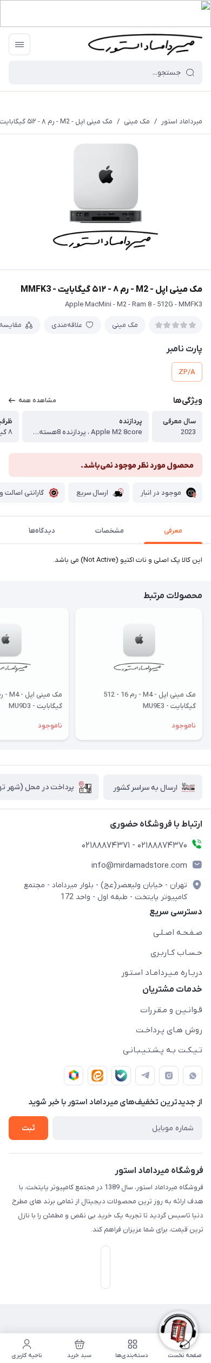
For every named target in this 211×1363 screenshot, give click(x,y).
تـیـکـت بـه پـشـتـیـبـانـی (162, 1050)
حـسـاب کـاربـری (176, 952)
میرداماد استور (181, 121)
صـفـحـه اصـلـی (177, 932)
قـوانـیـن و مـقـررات (171, 1010)
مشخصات (109, 530)
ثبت (28, 1128)
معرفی (173, 530)
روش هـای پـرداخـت (169, 1030)
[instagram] (169, 1075)
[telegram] (145, 1075)
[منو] (19, 44)
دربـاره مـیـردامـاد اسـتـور (161, 972)
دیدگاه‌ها (42, 530)
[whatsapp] (192, 1075)
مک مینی (137, 121)
